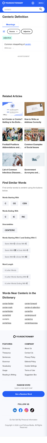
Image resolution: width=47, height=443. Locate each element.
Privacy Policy (30, 357)
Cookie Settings (31, 366)
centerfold (6, 315)
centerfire (29, 311)
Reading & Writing (9, 374)
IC (14, 216)
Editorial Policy (30, 361)
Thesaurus (6, 352)
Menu (41, 3)
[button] (32, 2)
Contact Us (29, 352)
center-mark (7, 307)
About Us (28, 348)
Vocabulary (6, 366)
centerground (30, 315)
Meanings (10, 24)
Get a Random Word (23, 394)
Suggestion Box (31, 374)
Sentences (6, 357)
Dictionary (6, 348)
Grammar (6, 361)
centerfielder (7, 311)
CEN (25, 203)
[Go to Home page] (12, 2)
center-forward (31, 303)
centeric (10, 230)
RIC (23, 216)
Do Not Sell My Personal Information (23, 419)
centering (29, 319)
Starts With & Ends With (16, 243)
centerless (6, 322)
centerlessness (31, 322)
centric (28, 44)
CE (14, 203)
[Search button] (40, 9)
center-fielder (7, 303)
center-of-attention (32, 307)
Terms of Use (30, 370)
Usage (4, 370)
